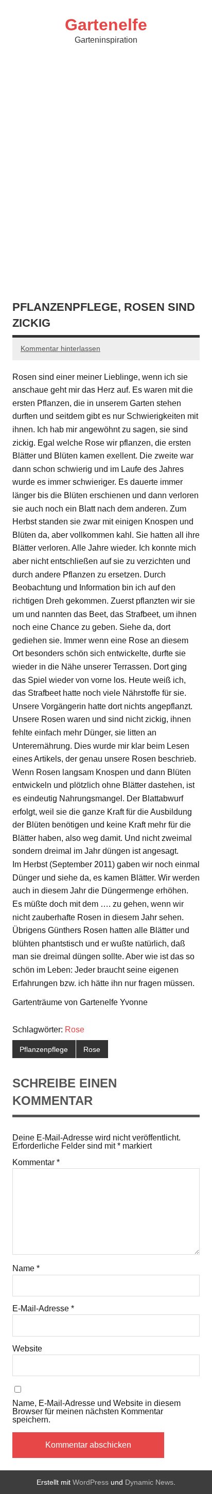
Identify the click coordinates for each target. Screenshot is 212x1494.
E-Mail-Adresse (43, 1309)
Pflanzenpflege (44, 1049)
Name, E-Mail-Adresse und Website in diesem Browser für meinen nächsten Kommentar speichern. (96, 1411)
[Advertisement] (106, 172)
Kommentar (36, 1162)
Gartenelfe (106, 24)
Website (27, 1349)
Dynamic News (149, 1482)
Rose (74, 1029)
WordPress (91, 1482)
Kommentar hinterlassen (60, 348)
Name (26, 1268)
